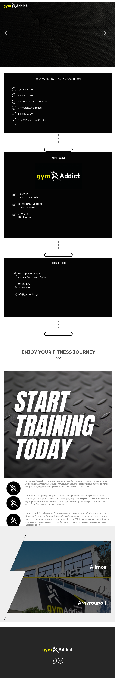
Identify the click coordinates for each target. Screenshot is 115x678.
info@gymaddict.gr (28, 294)
